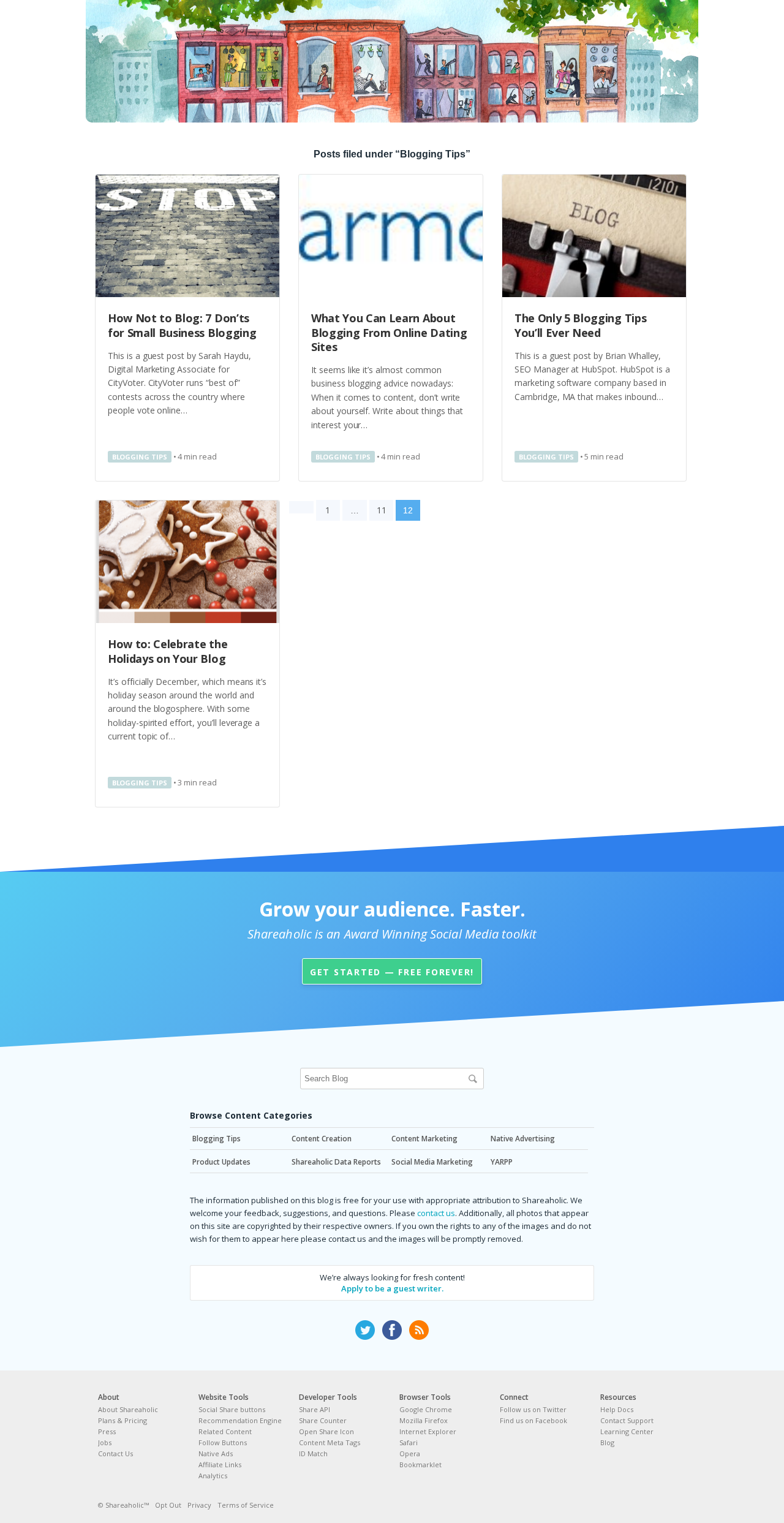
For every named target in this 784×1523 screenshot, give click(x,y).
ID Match (313, 1453)
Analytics (212, 1475)
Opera (409, 1453)
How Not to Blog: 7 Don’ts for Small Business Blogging (182, 325)
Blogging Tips (139, 456)
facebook (392, 1330)
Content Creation (322, 1138)
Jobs (104, 1442)
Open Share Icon (326, 1431)
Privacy (199, 1505)
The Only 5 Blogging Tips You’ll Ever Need (580, 325)
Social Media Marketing (432, 1162)
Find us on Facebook (533, 1420)
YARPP (502, 1162)
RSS (419, 1330)
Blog (607, 1442)
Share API (314, 1409)
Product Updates (221, 1162)
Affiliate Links (219, 1464)
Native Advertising (523, 1138)
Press (107, 1431)
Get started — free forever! (392, 972)
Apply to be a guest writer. (392, 1288)
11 (381, 510)
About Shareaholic (128, 1409)
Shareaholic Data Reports (336, 1162)
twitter (365, 1330)
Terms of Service (245, 1505)
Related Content (225, 1431)
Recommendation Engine (240, 1420)
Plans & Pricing (122, 1420)
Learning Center (627, 1431)
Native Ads (215, 1453)
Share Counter (323, 1420)
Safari (408, 1442)
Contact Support (627, 1420)
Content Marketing (424, 1138)
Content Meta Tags (329, 1442)
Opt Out (168, 1505)
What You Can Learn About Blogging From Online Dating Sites (389, 332)
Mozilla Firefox (423, 1420)
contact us (436, 1213)
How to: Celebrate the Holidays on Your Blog (167, 651)
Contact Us (115, 1453)
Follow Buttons (222, 1442)
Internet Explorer (427, 1431)
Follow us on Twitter (533, 1409)
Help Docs (616, 1409)
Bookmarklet (420, 1464)
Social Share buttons (231, 1409)
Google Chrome (425, 1409)
